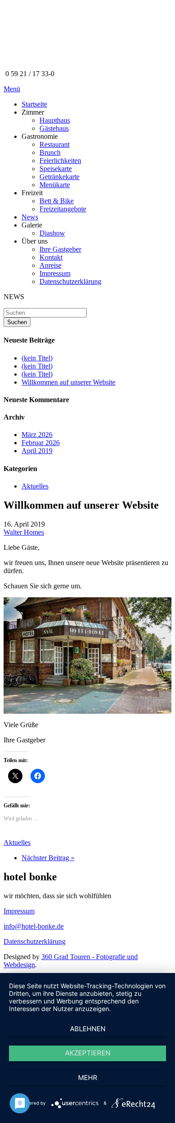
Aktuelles (35, 486)
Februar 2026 (41, 442)
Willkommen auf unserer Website (68, 382)
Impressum (19, 911)
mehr (87, 1077)
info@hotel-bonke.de (34, 926)
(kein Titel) (37, 358)
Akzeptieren (87, 1053)
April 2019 (37, 450)
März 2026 (37, 434)
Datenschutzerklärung (35, 941)
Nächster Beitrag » (48, 858)
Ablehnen (87, 1028)
